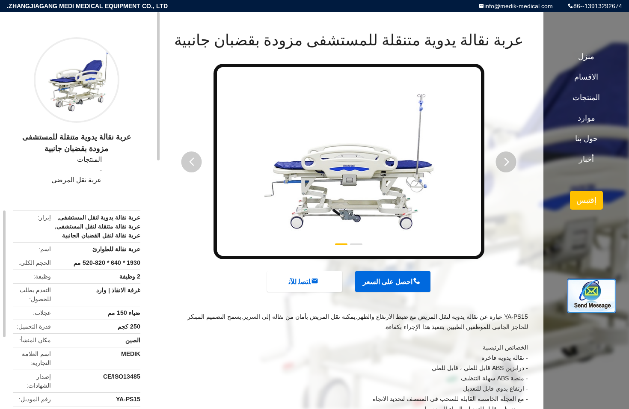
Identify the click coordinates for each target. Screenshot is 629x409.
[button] (191, 161)
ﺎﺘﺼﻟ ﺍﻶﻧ (300, 281)
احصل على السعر (387, 281)
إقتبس (586, 200)
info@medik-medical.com (518, 6)
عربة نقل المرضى (76, 180)
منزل (586, 56)
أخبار (586, 159)
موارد (586, 118)
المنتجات (89, 159)
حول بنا (586, 138)
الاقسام (586, 77)
